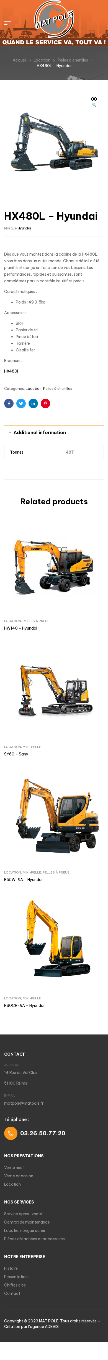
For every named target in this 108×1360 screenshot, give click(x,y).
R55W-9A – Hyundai (23, 879)
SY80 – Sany (16, 754)
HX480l (11, 371)
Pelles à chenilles (73, 60)
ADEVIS (52, 1326)
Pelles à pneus (36, 621)
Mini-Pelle (32, 747)
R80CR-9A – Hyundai (24, 1005)
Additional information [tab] (40, 432)
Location (42, 60)
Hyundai (24, 228)
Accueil (20, 60)
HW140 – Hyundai (20, 628)
